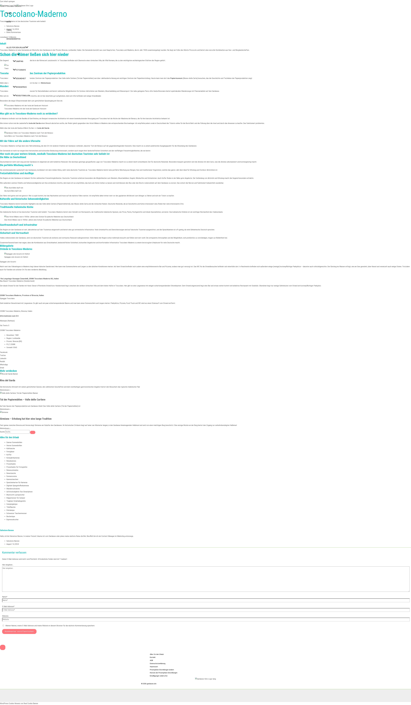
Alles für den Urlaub (15, 48)
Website (5, 616)
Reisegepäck (21, 87)
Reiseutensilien (23, 96)
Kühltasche (10, 448)
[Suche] (32, 432)
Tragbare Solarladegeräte (16, 501)
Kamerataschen (12, 479)
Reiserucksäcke (12, 470)
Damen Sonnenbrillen (14, 442)
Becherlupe (10, 516)
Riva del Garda (7, 380)
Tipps (9, 30)
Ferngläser (10, 452)
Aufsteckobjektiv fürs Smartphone (19, 492)
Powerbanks (11, 464)
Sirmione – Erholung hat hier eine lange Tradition (26, 418)
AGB (151, 660)
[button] (205, 261)
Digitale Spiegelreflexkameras (17, 486)
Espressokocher (12, 520)
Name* (4, 597)
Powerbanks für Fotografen (16, 467)
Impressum (154, 667)
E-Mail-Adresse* (8, 606)
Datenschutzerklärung (157, 663)
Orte (8, 22)
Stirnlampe (10, 510)
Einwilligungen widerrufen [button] (159, 676)
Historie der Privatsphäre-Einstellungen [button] (163, 673)
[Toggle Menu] (18, 54)
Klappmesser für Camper (15, 498)
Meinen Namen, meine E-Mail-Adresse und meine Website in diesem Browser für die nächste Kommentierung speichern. (50, 626)
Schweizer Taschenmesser (16, 513)
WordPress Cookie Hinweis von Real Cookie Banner (19, 703)
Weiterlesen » (5, 390)
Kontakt (153, 657)
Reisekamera (11, 461)
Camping (19, 61)
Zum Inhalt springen (7, 1)
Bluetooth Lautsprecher (15, 495)
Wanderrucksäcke (13, 489)
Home (8, 13)
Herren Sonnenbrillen (14, 445)
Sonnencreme (11, 476)
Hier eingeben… (7, 565)
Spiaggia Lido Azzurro (8, 262)
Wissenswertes (13, 39)
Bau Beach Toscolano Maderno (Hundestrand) (17, 281)
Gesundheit (21, 78)
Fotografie (21, 70)
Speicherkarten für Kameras (16, 482)
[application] (26, 47)
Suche (2, 432)
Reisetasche (11, 473)
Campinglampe (11, 504)
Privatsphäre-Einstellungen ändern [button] (162, 670)
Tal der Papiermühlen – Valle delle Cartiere (22, 399)
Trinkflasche (11, 507)
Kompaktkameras (13, 458)
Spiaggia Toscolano (7, 298)
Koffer (8, 455)
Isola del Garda (43, 128)
